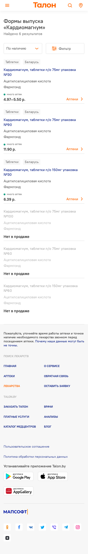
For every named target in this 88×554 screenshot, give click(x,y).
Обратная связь (56, 376)
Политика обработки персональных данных (36, 457)
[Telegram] (65, 527)
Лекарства (12, 386)
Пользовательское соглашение (26, 446)
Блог (47, 426)
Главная (10, 366)
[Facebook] (19, 527)
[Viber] (54, 527)
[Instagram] (77, 527)
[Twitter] (42, 527)
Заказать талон (16, 406)
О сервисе (52, 366)
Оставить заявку (57, 386)
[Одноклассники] (7, 527)
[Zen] (7, 537)
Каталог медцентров (20, 426)
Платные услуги (16, 416)
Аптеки (72, 99)
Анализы (51, 416)
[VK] (30, 527)
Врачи (48, 406)
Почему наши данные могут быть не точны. (44, 343)
